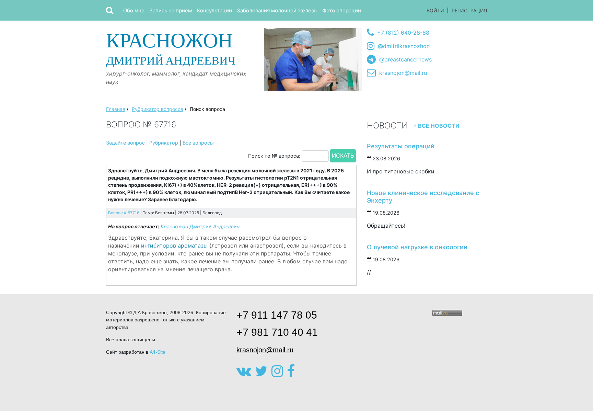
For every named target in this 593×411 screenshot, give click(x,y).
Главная (115, 109)
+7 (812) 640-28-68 (403, 32)
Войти (435, 10)
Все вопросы (198, 143)
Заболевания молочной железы (277, 10)
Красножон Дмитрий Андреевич (200, 226)
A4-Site (157, 352)
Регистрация (469, 10)
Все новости (439, 125)
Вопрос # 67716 (123, 212)
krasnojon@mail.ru (403, 72)
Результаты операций (400, 146)
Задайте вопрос (125, 143)
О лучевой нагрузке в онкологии (417, 247)
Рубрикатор (163, 143)
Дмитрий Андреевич (170, 48)
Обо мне (133, 10)
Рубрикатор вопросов (157, 109)
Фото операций (341, 10)
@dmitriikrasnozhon (404, 46)
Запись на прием (170, 10)
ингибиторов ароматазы (174, 245)
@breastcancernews (405, 59)
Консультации (214, 10)
